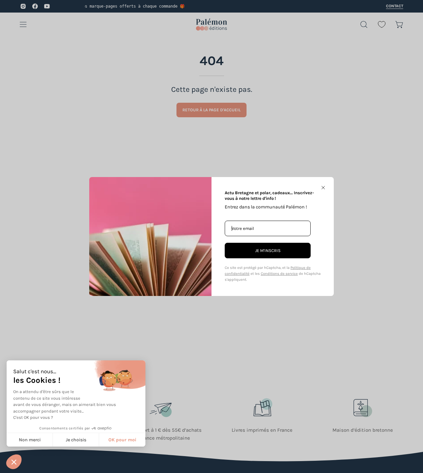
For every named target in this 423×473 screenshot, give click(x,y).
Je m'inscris (268, 250)
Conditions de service (279, 274)
